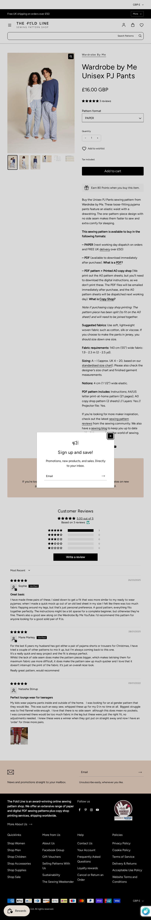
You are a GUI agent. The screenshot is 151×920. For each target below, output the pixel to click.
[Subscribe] (103, 476)
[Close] (110, 436)
